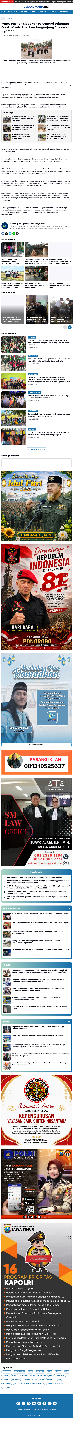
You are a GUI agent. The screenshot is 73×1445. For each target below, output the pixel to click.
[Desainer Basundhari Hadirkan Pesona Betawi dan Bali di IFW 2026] (7, 1038)
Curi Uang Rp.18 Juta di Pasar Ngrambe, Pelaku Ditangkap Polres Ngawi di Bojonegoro (48, 433)
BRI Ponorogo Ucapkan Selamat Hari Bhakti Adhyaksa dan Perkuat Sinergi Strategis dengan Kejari (40, 1055)
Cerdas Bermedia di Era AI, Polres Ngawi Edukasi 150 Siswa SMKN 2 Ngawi (40, 923)
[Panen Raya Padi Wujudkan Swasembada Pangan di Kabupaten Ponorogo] (12, 273)
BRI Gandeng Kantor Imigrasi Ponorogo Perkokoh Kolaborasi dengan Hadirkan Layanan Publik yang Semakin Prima (39, 1046)
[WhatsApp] (13, 233)
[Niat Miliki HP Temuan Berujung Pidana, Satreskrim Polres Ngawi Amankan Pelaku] (7, 1009)
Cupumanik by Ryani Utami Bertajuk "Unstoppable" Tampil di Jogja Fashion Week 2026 (38, 1028)
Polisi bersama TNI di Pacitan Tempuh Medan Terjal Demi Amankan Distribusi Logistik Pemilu (58, 118)
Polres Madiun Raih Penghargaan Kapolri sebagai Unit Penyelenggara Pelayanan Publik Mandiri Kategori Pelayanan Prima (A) (38, 882)
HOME (3, 12)
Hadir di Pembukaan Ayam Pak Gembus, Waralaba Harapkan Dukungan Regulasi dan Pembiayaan (40, 1064)
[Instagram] (29, 1403)
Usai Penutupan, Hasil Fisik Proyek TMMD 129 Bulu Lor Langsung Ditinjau (34, 877)
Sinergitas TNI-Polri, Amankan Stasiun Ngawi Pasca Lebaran (34, 285)
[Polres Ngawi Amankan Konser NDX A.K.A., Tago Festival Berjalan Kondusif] (13, 399)
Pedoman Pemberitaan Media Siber (44, 1409)
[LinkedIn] (50, 1403)
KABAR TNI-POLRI (34, 392)
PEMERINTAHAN (13, 12)
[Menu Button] (2, 7)
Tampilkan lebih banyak (36, 449)
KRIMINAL (54, 12)
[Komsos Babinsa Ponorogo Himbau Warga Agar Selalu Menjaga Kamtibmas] (13, 418)
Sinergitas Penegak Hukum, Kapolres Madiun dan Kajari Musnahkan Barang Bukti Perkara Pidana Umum (38, 989)
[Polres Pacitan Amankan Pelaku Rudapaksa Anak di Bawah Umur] (7, 137)
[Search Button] (70, 7)
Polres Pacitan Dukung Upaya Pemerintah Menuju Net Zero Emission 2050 (23, 118)
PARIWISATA (64, 12)
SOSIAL (34, 12)
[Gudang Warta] (36, 6)
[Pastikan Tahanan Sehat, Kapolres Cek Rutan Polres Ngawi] (60, 273)
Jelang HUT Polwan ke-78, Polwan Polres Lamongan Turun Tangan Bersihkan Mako (37, 933)
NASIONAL (32, 337)
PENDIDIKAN (25, 12)
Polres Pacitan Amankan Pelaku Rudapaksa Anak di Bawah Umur (22, 136)
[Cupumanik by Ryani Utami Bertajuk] (7, 1029)
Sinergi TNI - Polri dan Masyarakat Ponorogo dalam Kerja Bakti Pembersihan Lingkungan (36, 942)
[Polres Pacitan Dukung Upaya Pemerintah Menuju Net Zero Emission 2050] (7, 119)
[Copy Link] (17, 233)
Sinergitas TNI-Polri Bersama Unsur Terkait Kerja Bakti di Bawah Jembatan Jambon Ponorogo (36, 261)
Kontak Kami (27, 1409)
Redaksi (19, 1409)
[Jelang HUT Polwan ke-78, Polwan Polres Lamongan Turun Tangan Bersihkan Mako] (7, 934)
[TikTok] (44, 1403)
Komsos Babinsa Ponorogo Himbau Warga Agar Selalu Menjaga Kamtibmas (49, 415)
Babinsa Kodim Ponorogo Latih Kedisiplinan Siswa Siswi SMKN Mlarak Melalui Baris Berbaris (50, 360)
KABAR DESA (44, 12)
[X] (6, 233)
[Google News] (39, 1403)
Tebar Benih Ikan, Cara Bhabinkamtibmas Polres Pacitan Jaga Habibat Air (57, 136)
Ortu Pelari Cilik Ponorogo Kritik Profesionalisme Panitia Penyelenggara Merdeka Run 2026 (38, 898)
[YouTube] (34, 1403)
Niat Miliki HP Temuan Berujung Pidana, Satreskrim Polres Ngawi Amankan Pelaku (40, 1007)
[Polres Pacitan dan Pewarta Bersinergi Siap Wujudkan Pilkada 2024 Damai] (7, 128)
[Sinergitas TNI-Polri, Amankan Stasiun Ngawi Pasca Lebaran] (36, 273)
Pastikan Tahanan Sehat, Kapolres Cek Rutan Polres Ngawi (59, 285)
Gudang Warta (40, 1415)
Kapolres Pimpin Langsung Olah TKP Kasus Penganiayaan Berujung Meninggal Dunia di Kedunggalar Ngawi (38, 980)
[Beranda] (3, 18)
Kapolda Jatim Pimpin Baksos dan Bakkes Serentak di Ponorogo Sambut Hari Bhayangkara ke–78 (60, 261)
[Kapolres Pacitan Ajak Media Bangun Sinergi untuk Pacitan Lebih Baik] (42, 128)
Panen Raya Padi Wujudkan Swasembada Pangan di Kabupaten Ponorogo (12, 285)
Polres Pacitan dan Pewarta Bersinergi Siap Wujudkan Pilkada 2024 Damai (23, 127)
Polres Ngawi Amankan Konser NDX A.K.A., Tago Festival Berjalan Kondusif (48, 396)
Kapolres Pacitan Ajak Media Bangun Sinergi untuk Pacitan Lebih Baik (58, 127)
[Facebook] (2, 233)
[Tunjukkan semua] (69, 908)
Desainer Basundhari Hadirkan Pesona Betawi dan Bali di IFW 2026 (37, 1036)
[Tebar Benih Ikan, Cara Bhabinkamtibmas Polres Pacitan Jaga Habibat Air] (42, 137)
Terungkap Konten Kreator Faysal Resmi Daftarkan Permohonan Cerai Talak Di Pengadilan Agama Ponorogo (37, 892)
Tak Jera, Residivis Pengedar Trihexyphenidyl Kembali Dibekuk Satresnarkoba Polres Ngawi (36, 998)
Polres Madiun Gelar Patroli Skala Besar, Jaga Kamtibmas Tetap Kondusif (40, 950)
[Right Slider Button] (71, 12)
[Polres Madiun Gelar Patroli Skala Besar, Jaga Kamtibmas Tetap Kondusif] (7, 952)
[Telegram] (10, 233)
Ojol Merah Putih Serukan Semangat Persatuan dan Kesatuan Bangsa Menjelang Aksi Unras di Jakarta (48, 342)
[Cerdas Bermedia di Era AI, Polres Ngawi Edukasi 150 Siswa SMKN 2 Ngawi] (7, 925)
